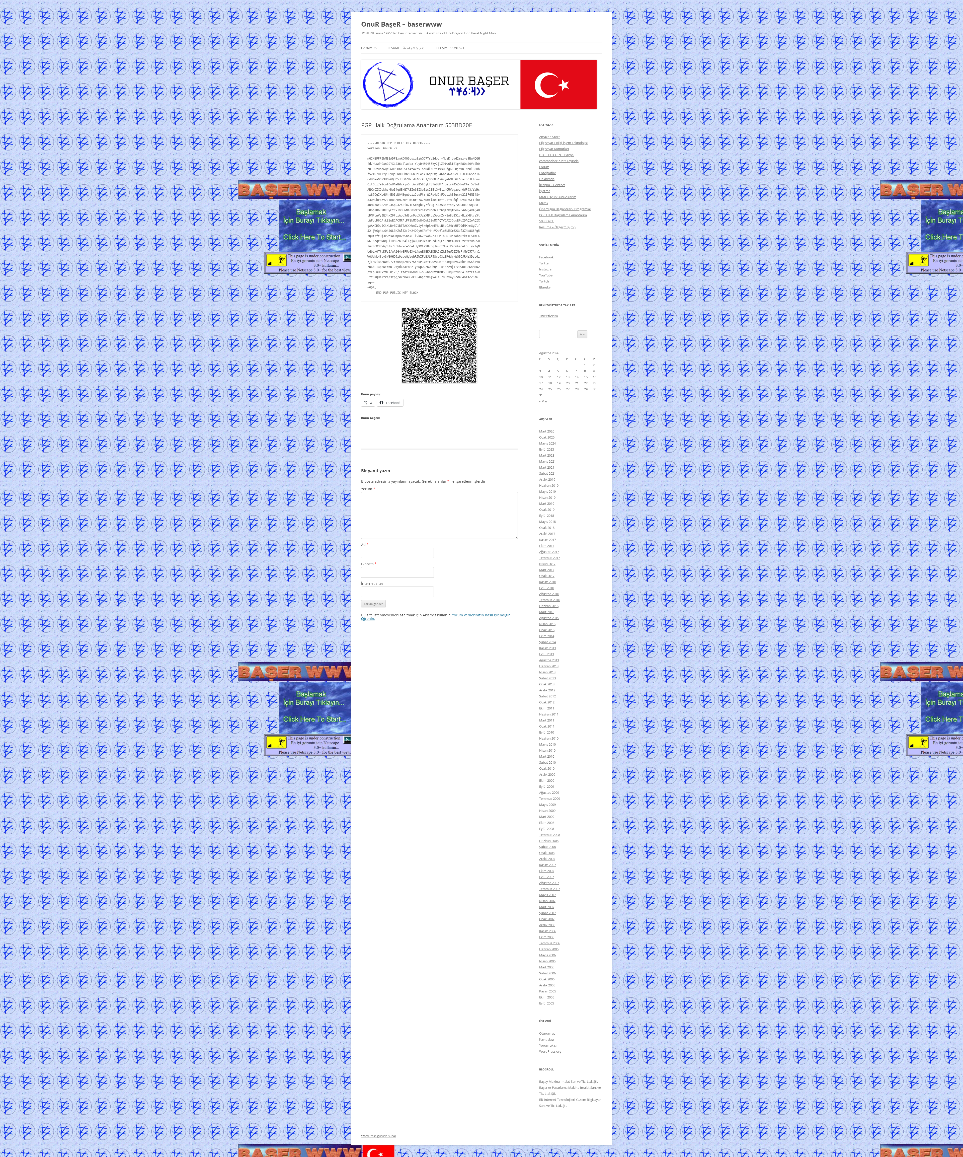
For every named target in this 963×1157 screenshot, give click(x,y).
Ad (365, 544)
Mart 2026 (546, 431)
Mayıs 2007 (547, 895)
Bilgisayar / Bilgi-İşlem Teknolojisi (563, 142)
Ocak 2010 (546, 768)
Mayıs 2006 (547, 955)
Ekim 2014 (546, 636)
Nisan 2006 (547, 961)
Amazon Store (549, 136)
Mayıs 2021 (547, 461)
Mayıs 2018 (547, 521)
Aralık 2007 (547, 858)
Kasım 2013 (547, 648)
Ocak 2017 (546, 575)
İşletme (544, 191)
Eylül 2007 (546, 877)
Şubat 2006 (547, 973)
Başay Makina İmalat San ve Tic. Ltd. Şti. (568, 1081)
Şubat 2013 (547, 678)
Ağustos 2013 (549, 660)
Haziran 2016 (548, 606)
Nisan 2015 (547, 624)
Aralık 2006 (547, 925)
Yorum (368, 488)
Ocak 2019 (546, 509)
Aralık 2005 (547, 985)
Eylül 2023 (546, 449)
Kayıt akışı (546, 1039)
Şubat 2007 (547, 913)
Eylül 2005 (546, 1003)
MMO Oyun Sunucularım (557, 197)
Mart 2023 (546, 455)
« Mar (543, 401)
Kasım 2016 (547, 582)
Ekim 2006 (546, 937)
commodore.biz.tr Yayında (559, 161)
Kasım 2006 (547, 931)
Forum (544, 167)
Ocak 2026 (546, 437)
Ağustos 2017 (549, 551)
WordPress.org (550, 1051)
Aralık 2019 (547, 479)
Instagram (546, 269)
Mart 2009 (546, 816)
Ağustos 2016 (549, 594)
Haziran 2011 (548, 714)
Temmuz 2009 (549, 798)
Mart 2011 (546, 720)
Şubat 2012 (547, 696)
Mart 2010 (546, 756)
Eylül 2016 (546, 588)
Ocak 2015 (546, 630)
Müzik (543, 203)
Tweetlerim (548, 316)
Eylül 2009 (546, 786)
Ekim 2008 (546, 822)
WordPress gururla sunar (378, 1136)
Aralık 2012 (547, 690)
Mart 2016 (546, 612)
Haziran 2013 (548, 666)
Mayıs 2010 (547, 744)
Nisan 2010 (547, 750)
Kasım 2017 (547, 539)
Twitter (544, 263)
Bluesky (545, 287)
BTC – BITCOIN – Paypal (556, 155)
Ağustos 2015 (549, 618)
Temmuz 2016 (549, 600)
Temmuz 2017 (549, 557)
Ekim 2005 (546, 997)
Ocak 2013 (546, 684)
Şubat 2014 (547, 642)
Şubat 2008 (547, 846)
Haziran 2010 (548, 738)
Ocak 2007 (546, 919)
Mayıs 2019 (547, 491)
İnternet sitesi (372, 583)
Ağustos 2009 (549, 792)
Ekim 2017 (546, 545)
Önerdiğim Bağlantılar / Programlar (565, 209)
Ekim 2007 (546, 871)
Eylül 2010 (546, 732)
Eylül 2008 (546, 828)
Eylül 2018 (546, 515)
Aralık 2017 (547, 533)
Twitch (544, 281)
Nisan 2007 (547, 901)
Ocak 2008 (546, 852)
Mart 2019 (546, 503)
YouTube (545, 275)
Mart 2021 (546, 467)
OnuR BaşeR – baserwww (401, 24)
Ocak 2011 (546, 726)
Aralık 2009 (547, 774)
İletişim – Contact (450, 48)
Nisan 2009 (547, 810)
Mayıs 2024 (547, 443)
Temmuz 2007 (549, 889)
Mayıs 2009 (547, 804)
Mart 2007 (546, 907)
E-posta (369, 563)
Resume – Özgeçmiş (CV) (406, 48)
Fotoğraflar (547, 173)
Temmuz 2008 (549, 834)
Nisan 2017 (547, 563)
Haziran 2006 (548, 949)
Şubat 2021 (547, 473)
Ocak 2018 (546, 527)
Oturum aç (547, 1033)
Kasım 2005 (547, 991)
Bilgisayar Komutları (554, 149)
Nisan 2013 (547, 672)
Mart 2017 (546, 569)
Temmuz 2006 (549, 943)
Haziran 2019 (548, 485)
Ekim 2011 (546, 708)
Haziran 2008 (548, 840)
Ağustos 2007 (549, 883)
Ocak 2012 (546, 702)
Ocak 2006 (546, 979)
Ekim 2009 (546, 780)
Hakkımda (369, 48)
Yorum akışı (547, 1045)
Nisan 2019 (547, 497)
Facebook (546, 257)
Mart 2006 (546, 967)
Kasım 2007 (547, 864)
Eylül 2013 (546, 654)
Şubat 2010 (547, 762)
